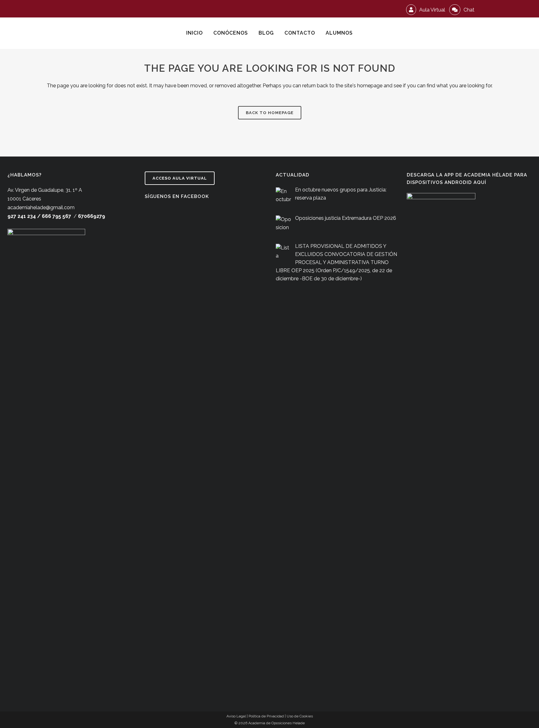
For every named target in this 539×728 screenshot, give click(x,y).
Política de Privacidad (266, 716)
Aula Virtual (431, 10)
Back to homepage (270, 112)
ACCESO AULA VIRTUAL (180, 178)
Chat (468, 10)
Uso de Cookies (300, 716)
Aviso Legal (236, 716)
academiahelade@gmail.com (41, 207)
